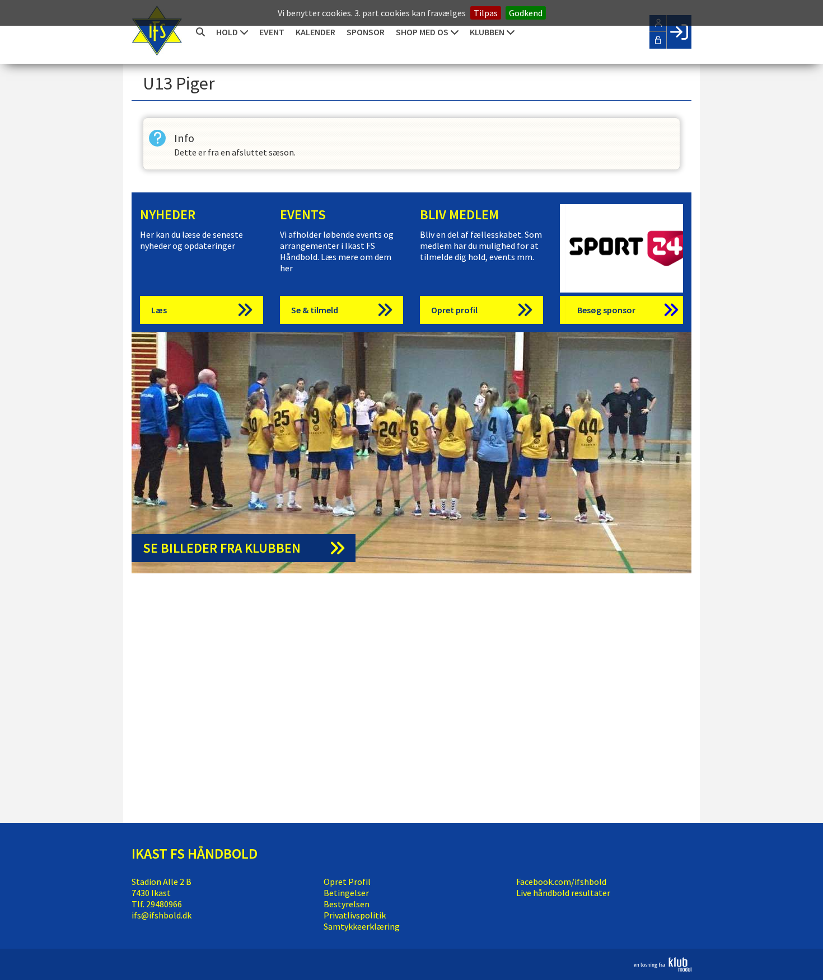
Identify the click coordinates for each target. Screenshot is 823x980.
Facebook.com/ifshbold (561, 881)
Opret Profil (347, 881)
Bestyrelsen (347, 904)
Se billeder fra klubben (222, 548)
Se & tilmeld (314, 309)
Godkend (526, 12)
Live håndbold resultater (563, 892)
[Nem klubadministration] (662, 968)
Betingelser (346, 892)
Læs (159, 309)
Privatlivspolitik (355, 915)
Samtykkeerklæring (362, 926)
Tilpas (486, 12)
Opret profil (454, 309)
